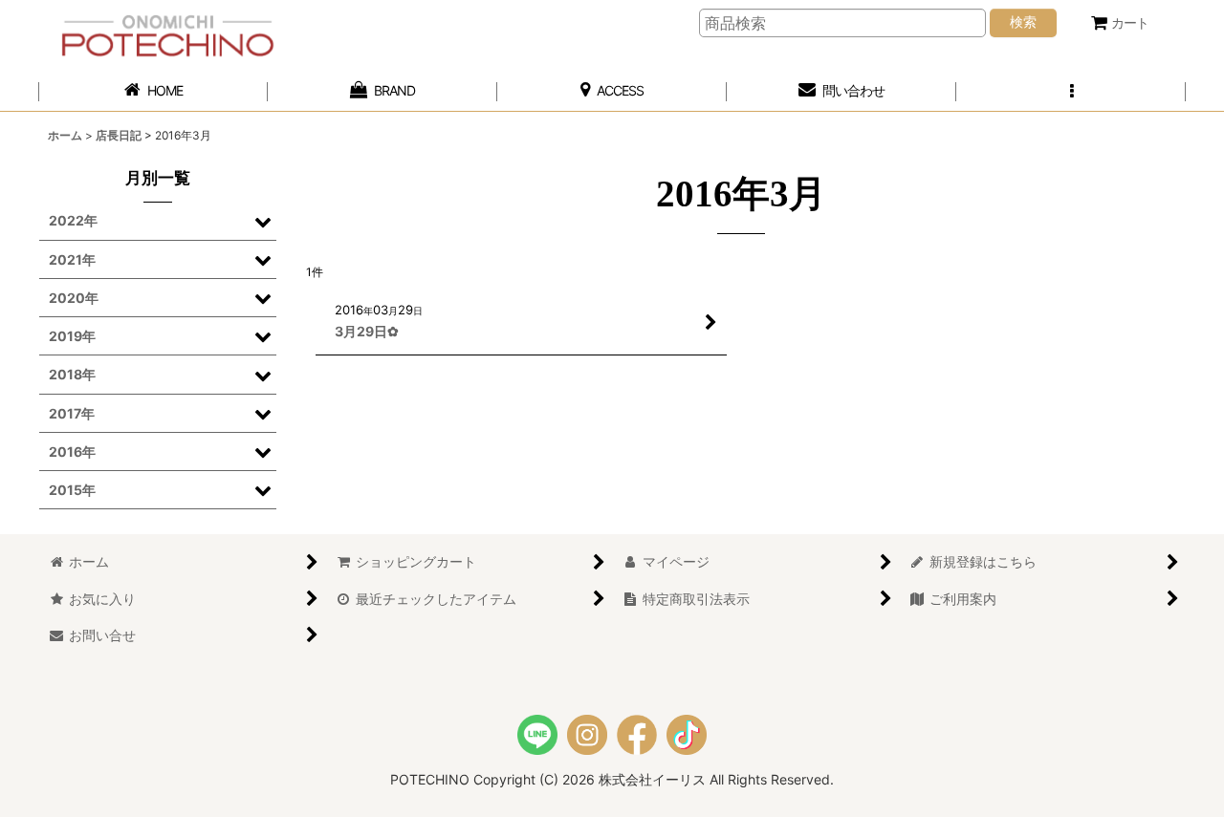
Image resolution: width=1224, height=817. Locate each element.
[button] (1071, 91)
